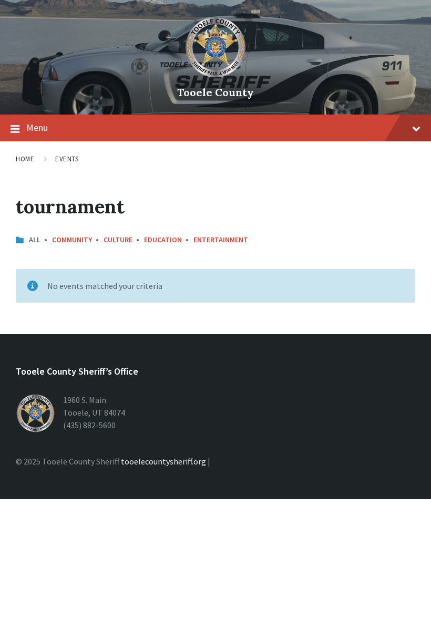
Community (72, 239)
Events (66, 158)
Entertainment (220, 239)
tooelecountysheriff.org (163, 461)
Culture (118, 239)
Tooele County (215, 92)
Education (163, 239)
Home (25, 158)
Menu (37, 127)
